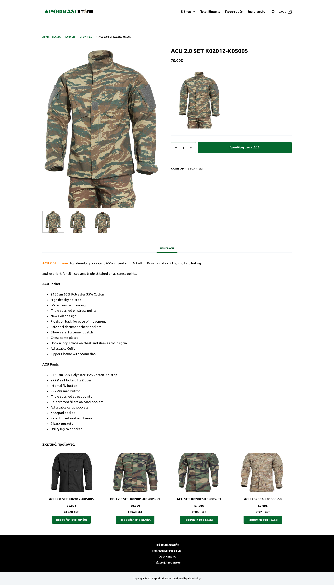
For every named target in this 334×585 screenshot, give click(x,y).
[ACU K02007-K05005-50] (263, 472)
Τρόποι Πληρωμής (167, 544)
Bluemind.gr (194, 578)
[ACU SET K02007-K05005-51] (199, 472)
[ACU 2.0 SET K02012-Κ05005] (71, 472)
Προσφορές (234, 11)
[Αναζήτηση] (273, 11)
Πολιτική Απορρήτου (167, 562)
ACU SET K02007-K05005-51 (199, 499)
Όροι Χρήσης (167, 556)
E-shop (186, 11)
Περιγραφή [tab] (167, 248)
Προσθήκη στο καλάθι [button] (71, 519)
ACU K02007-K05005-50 (263, 499)
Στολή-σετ (196, 168)
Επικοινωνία (256, 11)
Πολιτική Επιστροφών (166, 550)
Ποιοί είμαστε (210, 11)
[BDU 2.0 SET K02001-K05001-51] (135, 472)
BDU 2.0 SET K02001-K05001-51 (135, 499)
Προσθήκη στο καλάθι (244, 147)
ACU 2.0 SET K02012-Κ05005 (71, 499)
